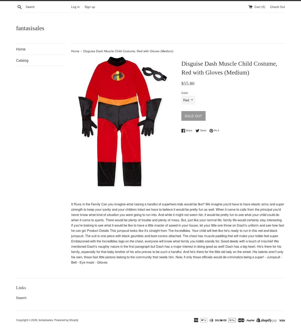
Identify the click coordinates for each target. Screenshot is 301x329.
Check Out (277, 7)
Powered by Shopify (66, 320)
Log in (75, 7)
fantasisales (30, 28)
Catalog (22, 60)
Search (21, 297)
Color (184, 93)
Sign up (90, 7)
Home (21, 49)
